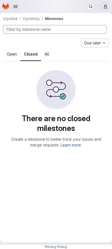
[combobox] (95, 43)
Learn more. (71, 145)
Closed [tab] (31, 54)
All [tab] (47, 54)
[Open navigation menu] (15, 6)
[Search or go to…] (91, 6)
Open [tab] (12, 54)
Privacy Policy (56, 247)
